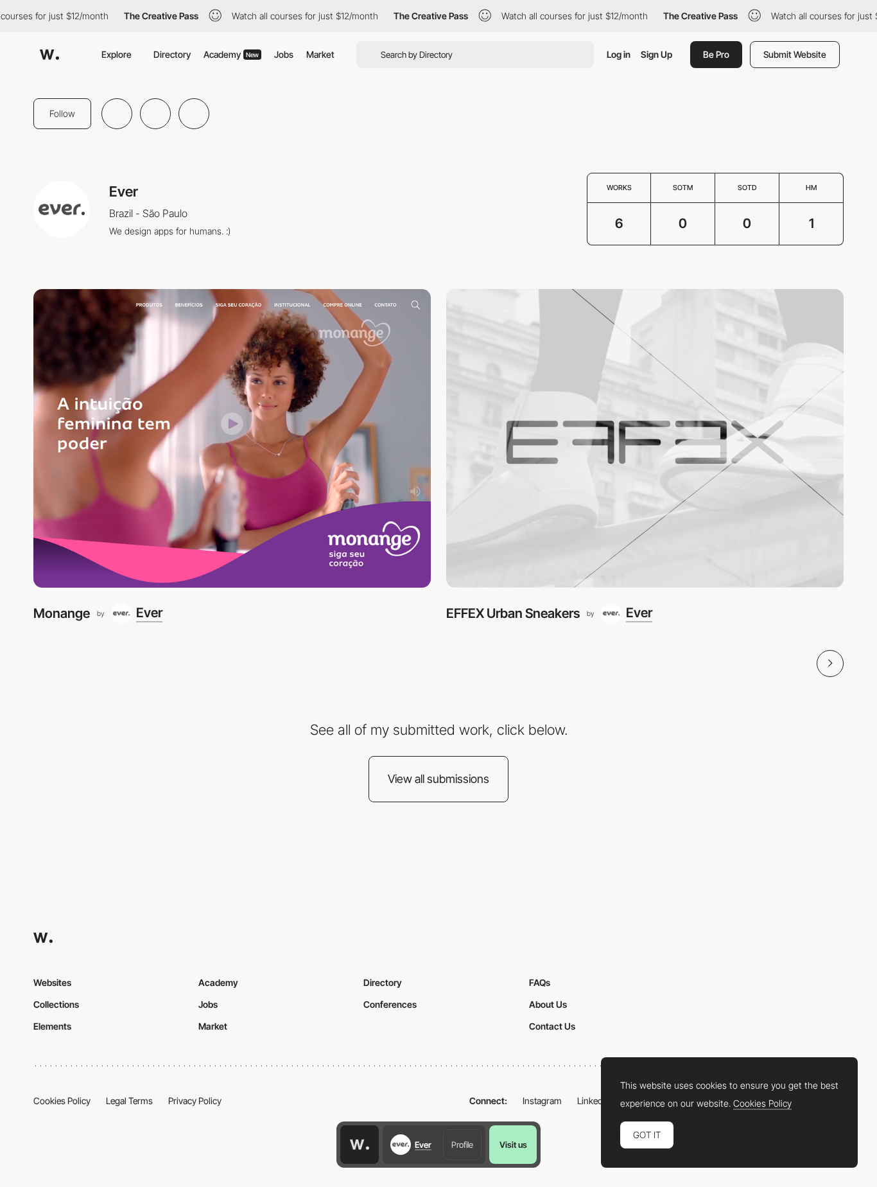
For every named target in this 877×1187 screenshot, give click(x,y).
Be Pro (716, 54)
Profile (462, 1144)
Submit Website (794, 54)
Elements (52, 1026)
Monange (61, 613)
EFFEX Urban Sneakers (513, 613)
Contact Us (552, 1026)
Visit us (513, 1144)
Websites (52, 982)
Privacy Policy (194, 1100)
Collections (56, 1004)
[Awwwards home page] (359, 1144)
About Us (548, 1004)
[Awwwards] (49, 54)
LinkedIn (593, 1100)
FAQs (539, 982)
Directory (172, 54)
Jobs (283, 54)
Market (320, 54)
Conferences (390, 1004)
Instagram (542, 1100)
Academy (231, 54)
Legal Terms (129, 1100)
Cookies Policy (62, 1100)
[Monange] (232, 438)
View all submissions (438, 779)
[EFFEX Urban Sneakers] (645, 438)
